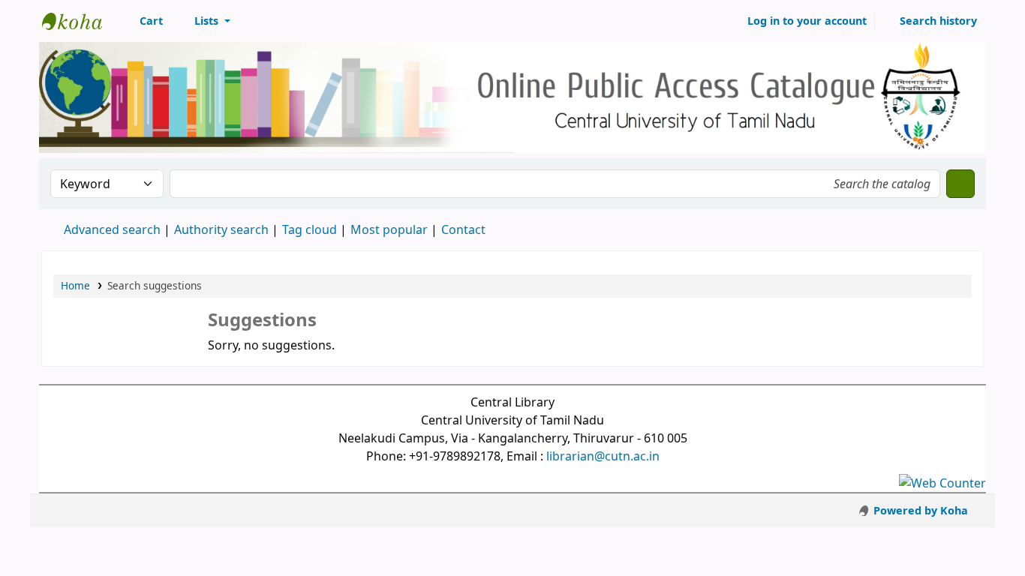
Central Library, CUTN (79, 21)
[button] (143, 21)
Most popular (389, 229)
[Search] (960, 184)
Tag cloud (309, 229)
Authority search (221, 229)
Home (75, 285)
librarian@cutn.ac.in (603, 456)
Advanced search (112, 229)
